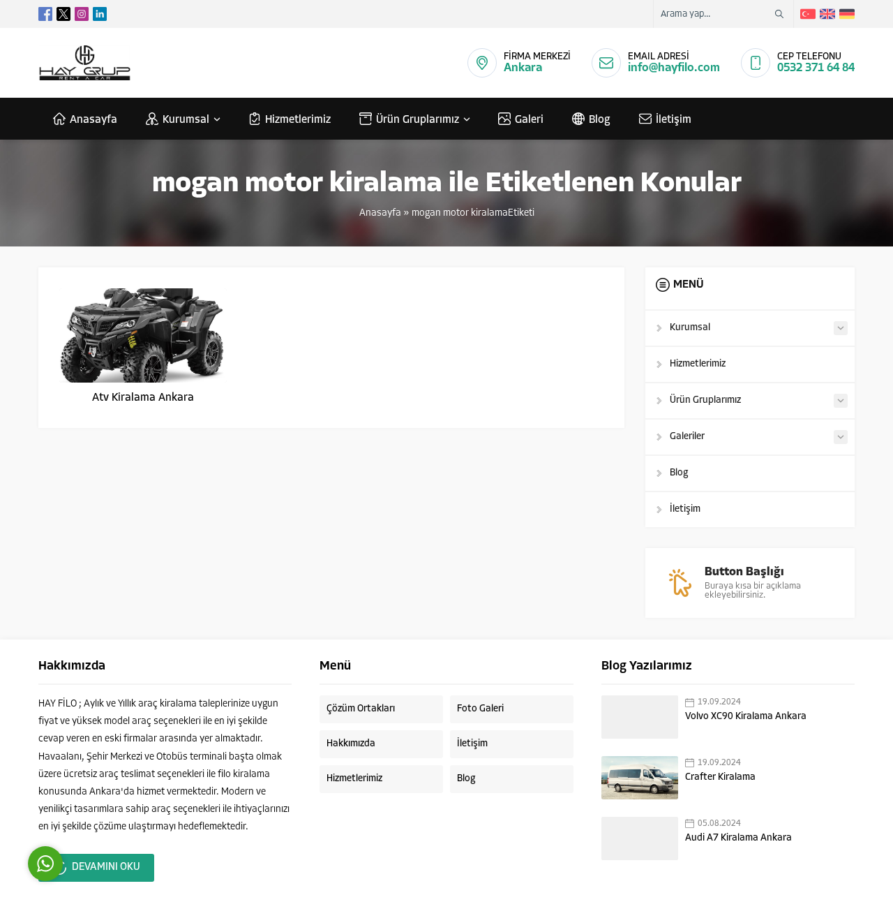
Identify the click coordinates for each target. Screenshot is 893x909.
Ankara (523, 68)
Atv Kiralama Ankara (143, 398)
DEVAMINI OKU (106, 867)
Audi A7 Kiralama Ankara (738, 838)
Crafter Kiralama (720, 777)
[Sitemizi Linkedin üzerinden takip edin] (100, 14)
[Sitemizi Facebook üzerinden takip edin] (45, 14)
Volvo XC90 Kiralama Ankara (745, 716)
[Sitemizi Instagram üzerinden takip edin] (82, 14)
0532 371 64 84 (816, 68)
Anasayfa (380, 213)
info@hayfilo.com (674, 68)
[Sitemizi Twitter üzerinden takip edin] (63, 14)
